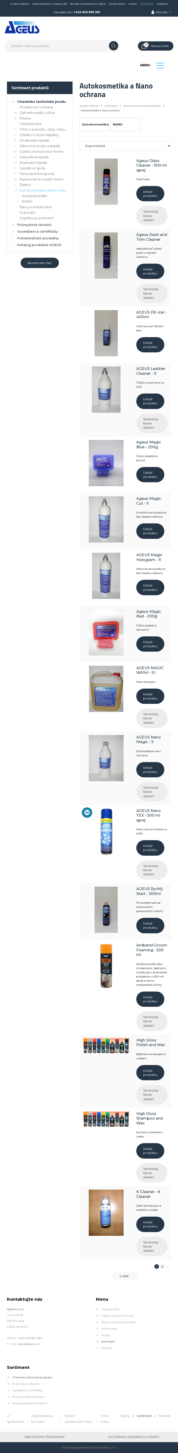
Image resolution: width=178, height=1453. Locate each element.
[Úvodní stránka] (22, 32)
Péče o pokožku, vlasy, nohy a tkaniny (49, 129)
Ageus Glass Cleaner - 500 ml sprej (151, 165)
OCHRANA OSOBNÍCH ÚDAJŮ (133, 1437)
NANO (27, 201)
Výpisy (132, 4)
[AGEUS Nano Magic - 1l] (106, 780)
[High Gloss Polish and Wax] (106, 1053)
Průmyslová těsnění (34, 225)
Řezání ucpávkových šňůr (88, 4)
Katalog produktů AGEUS (39, 245)
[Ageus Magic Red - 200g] (106, 654)
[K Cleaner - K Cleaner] (106, 1234)
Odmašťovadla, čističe (37, 113)
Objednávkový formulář (49, 4)
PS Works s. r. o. (104, 1447)
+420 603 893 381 (87, 12)
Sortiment (147, 4)
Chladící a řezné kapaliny (39, 135)
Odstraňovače (30, 124)
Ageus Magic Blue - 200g (148, 444)
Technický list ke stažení (150, 216)
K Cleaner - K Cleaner (148, 1194)
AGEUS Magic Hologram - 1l (149, 557)
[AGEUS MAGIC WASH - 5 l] (106, 711)
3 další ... (125, 1276)
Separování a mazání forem (41, 179)
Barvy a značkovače (35, 207)
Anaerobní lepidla (33, 163)
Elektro (25, 185)
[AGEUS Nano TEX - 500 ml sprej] (106, 853)
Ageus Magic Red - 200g (148, 614)
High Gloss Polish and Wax (150, 1042)
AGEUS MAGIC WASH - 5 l (150, 670)
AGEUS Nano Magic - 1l (148, 739)
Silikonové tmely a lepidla (39, 146)
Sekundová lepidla (34, 157)
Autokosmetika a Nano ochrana (44, 190)
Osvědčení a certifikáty (37, 231)
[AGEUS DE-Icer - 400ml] (106, 355)
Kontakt (162, 4)
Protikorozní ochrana (36, 107)
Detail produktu (150, 194)
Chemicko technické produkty (44, 102)
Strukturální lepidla (34, 140)
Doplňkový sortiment (36, 218)
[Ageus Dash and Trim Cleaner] (106, 277)
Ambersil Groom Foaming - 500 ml (151, 950)
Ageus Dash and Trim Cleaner (151, 237)
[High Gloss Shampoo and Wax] (106, 1126)
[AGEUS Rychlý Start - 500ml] (106, 932)
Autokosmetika (34, 196)
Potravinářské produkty (38, 238)
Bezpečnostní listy (40, 263)
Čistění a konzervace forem (41, 152)
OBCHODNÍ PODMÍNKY (44, 1437)
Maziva (25, 118)
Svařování (27, 213)
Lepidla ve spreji (32, 168)
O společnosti (19, 4)
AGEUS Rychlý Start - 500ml (149, 891)
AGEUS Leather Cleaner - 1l (150, 371)
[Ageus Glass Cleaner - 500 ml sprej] (106, 203)
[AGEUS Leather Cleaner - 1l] (106, 411)
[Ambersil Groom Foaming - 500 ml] (106, 988)
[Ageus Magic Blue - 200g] (106, 485)
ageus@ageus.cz (28, 1344)
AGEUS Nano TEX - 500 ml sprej (148, 815)
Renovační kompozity (37, 174)
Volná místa (117, 4)
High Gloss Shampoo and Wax (149, 1118)
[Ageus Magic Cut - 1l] (106, 541)
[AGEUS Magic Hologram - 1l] (106, 598)
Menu (145, 65)
